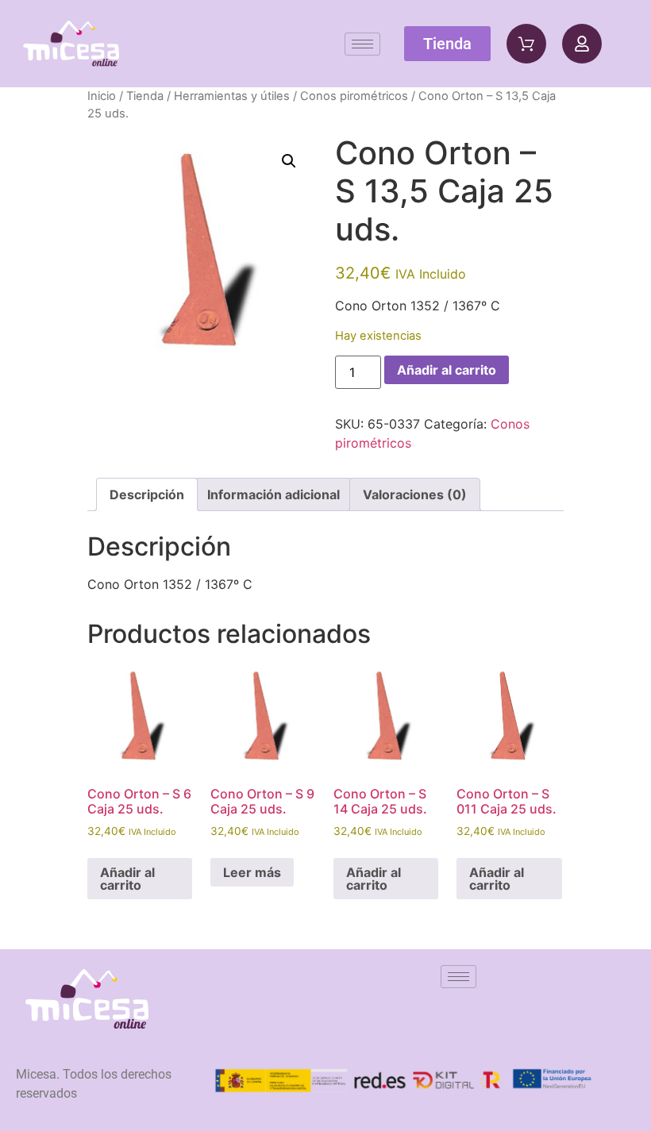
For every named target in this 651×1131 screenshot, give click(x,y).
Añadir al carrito (446, 370)
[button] (289, 161)
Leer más (252, 872)
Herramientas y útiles (232, 96)
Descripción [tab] (147, 494)
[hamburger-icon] (362, 44)
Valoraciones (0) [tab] (415, 494)
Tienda (145, 96)
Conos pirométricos (354, 96)
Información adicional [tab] (273, 494)
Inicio (101, 96)
